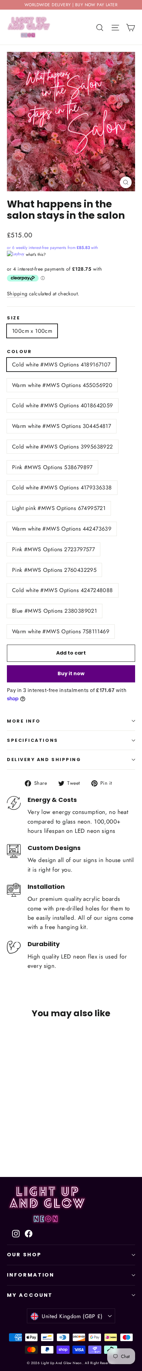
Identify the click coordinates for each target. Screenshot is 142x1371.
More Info (24, 721)
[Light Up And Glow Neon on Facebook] (28, 1233)
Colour (19, 351)
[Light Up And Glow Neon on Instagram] (16, 1233)
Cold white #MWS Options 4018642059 (62, 405)
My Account (30, 1295)
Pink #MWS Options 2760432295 (54, 570)
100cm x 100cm (32, 331)
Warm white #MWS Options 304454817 (61, 426)
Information (30, 1274)
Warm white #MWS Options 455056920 (62, 385)
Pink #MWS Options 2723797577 (53, 549)
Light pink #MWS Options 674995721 (58, 508)
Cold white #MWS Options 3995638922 (62, 447)
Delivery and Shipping (44, 759)
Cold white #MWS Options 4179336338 (62, 487)
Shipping (17, 293)
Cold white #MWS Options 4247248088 (62, 590)
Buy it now (71, 673)
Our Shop (24, 1254)
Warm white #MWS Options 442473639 (61, 529)
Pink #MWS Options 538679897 (52, 467)
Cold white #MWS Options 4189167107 (61, 365)
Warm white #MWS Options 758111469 (60, 631)
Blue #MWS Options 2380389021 (54, 611)
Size (13, 317)
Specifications (32, 740)
